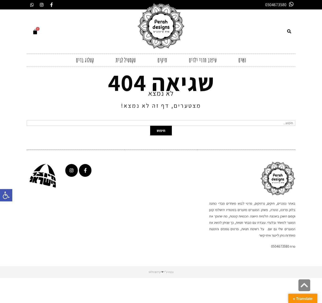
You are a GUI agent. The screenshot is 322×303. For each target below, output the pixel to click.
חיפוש (161, 130)
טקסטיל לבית (126, 60)
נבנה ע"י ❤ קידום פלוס (161, 272)
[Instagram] (41, 4)
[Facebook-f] (51, 4)
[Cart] (35, 31)
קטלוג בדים (85, 60)
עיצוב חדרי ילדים (203, 60)
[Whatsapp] (32, 4)
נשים (242, 60)
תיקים (162, 60)
